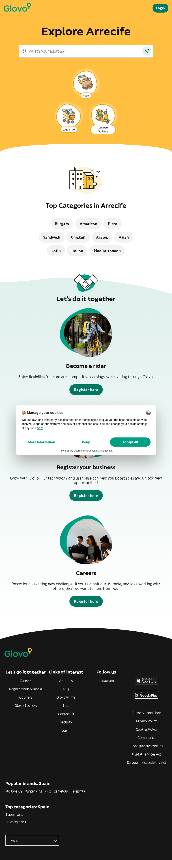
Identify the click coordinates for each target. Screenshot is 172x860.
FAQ (66, 689)
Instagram (106, 681)
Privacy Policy (146, 721)
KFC (48, 791)
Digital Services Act (146, 754)
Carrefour (61, 791)
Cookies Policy (146, 729)
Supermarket (15, 814)
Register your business (25, 689)
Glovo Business (26, 706)
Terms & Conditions (146, 713)
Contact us (66, 714)
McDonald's (13, 791)
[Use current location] (146, 51)
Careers (25, 681)
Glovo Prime (65, 697)
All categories (15, 822)
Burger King (33, 791)
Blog (65, 706)
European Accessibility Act (146, 762)
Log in (65, 730)
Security (66, 722)
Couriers (25, 697)
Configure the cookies (147, 746)
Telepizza (78, 791)
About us (66, 681)
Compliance (146, 738)
